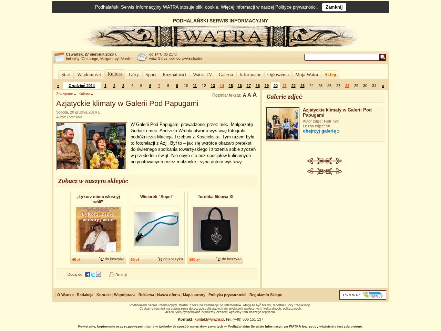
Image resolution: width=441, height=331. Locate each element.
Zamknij (334, 7)
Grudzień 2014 (82, 86)
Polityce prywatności (296, 7)
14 (222, 86)
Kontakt (103, 295)
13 (213, 86)
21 (285, 86)
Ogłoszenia (278, 74)
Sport (150, 74)
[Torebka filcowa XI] (215, 253)
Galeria (226, 74)
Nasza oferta (168, 295)
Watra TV (202, 74)
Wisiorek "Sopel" (157, 196)
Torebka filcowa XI (215, 196)
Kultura (114, 74)
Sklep (330, 74)
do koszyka (114, 259)
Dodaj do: (75, 274)
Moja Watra (306, 74)
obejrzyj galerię (319, 131)
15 (231, 86)
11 (195, 86)
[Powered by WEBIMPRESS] (362, 298)
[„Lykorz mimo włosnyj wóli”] (98, 253)
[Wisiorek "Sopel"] (157, 253)
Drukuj (120, 275)
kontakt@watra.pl (209, 319)
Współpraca (124, 295)
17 (249, 86)
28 (347, 86)
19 (267, 86)
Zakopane (64, 94)
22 (293, 86)
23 (302, 86)
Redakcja (85, 295)
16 (240, 86)
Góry (134, 74)
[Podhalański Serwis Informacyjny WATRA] (220, 46)
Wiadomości (89, 74)
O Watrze (65, 295)
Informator (250, 74)
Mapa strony (194, 295)
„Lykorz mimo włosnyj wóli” (98, 199)
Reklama (146, 295)
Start (66, 74)
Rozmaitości (174, 74)
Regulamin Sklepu (266, 295)
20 (276, 86)
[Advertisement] (325, 226)
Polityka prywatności (227, 295)
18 (258, 86)
